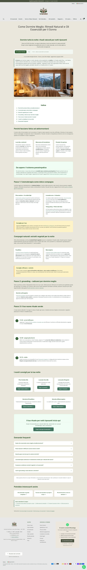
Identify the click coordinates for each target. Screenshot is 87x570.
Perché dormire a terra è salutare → (63, 493)
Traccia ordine (43, 529)
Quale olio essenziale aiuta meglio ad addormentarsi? (29, 443)
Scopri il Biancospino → (58, 406)
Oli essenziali (30, 529)
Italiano (73, 3)
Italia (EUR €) (80, 3)
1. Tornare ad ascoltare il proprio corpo (24, 503)
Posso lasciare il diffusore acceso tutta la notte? (27, 448)
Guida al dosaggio (50, 511)
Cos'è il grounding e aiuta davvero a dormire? (27, 470)
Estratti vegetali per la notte (25, 112)
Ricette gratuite (30, 536)
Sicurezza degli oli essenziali (25, 511)
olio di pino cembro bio (21, 198)
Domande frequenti (23, 121)
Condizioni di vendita (44, 534)
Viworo (12, 563)
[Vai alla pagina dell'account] (80, 19)
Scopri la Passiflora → (28, 406)
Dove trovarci (43, 525)
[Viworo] (43, 11)
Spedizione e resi (44, 527)
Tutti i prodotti (30, 534)
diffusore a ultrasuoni (49, 225)
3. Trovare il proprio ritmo (53, 503)
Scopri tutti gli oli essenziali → (43, 429)
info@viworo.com (15, 535)
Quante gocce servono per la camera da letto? (27, 454)
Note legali (42, 536)
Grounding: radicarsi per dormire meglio (28, 114)
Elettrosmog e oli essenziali (39, 511)
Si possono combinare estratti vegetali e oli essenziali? (29, 465)
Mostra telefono (15, 537)
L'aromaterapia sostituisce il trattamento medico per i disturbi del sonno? (34, 459)
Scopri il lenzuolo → (63, 388)
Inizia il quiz (30, 525)
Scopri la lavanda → (43, 387)
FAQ (28, 540)
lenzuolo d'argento (21, 295)
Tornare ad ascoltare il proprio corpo (57, 174)
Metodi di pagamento (45, 531)
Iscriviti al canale (68, 540)
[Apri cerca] (3, 19)
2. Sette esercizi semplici (41, 503)
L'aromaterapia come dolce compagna (28, 110)
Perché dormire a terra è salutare (35, 288)
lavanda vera (41, 322)
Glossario (29, 538)
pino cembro (33, 322)
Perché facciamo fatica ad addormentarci (28, 108)
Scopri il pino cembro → (23, 388)
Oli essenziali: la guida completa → (23, 493)
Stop (29, 51)
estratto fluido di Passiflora (22, 252)
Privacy (41, 538)
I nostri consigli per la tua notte (26, 119)
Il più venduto (30, 527)
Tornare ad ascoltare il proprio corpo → (43, 493)
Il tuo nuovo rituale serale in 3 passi (27, 117)
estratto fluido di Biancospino (53, 252)
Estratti (28, 531)
